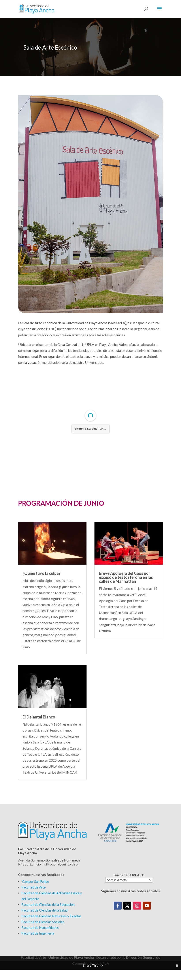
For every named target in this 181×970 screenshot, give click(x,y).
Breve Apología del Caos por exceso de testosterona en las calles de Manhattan (126, 577)
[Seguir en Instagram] (137, 906)
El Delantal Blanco (39, 716)
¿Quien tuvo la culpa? (41, 573)
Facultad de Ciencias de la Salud (44, 910)
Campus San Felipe (35, 881)
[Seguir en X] (127, 906)
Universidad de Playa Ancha (71, 957)
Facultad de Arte (33, 887)
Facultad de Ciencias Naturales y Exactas (51, 916)
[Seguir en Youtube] (147, 906)
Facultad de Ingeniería (37, 933)
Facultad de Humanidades (40, 927)
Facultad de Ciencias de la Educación (48, 904)
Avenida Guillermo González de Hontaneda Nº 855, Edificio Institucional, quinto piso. (49, 862)
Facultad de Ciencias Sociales (42, 922)
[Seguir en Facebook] (118, 906)
